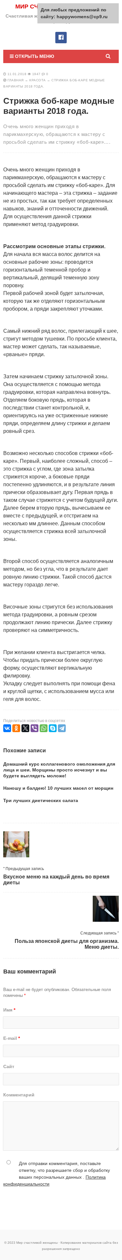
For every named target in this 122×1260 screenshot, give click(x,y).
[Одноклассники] (16, 728)
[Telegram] (62, 728)
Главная (15, 80)
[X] (25, 728)
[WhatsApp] (43, 728)
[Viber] (34, 728)
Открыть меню (34, 56)
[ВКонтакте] (7, 728)
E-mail (11, 1038)
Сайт (8, 1066)
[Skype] (53, 728)
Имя (9, 1009)
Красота (37, 80)
